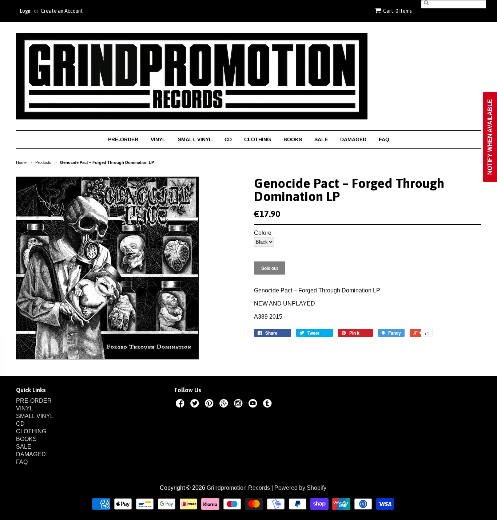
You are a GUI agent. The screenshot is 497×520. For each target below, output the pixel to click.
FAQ (384, 139)
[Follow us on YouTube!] (254, 404)
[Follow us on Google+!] (224, 404)
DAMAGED (353, 139)
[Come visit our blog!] (268, 404)
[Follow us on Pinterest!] (210, 404)
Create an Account (62, 11)
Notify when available (490, 137)
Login (26, 11)
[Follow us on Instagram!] (239, 404)
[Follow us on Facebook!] (181, 404)
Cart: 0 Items (397, 11)
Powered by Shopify (300, 488)
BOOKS (292, 139)
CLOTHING (257, 139)
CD (228, 139)
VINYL (158, 139)
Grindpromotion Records (238, 488)
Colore (262, 233)
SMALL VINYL (195, 139)
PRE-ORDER (123, 139)
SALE (321, 139)
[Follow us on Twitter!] (195, 404)
